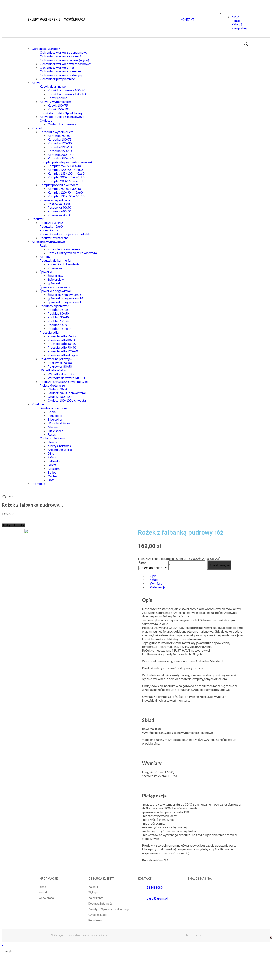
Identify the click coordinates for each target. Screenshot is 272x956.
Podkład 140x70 (59, 325)
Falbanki (54, 461)
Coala (52, 412)
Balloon (53, 472)
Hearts (52, 442)
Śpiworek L (55, 283)
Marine (53, 427)
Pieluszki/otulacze (52, 385)
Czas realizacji (97, 914)
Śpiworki (46, 272)
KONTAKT (187, 20)
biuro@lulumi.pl (157, 898)
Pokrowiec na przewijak (56, 359)
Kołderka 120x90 (60, 143)
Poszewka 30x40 (59, 203)
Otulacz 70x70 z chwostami (67, 393)
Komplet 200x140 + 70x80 (66, 177)
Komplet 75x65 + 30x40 (64, 166)
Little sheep (55, 430)
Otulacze (46, 120)
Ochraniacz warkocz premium (60, 71)
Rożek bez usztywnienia (64, 249)
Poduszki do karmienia (55, 260)
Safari (52, 457)
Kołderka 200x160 (60, 158)
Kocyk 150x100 (58, 109)
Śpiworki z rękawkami (55, 287)
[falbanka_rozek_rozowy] (79, 532)
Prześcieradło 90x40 (62, 347)
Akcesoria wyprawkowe (48, 241)
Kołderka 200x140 (60, 154)
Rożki (43, 245)
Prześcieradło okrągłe (63, 355)
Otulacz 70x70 (58, 389)
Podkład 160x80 (59, 328)
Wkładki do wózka (53, 370)
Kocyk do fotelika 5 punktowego (62, 116)
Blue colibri (55, 419)
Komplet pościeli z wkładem (59, 185)
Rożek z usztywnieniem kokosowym (72, 253)
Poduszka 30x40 (51, 222)
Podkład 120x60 (59, 321)
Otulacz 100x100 (59, 396)
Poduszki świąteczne (54, 238)
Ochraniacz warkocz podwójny (61, 75)
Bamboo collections (53, 408)
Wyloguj (93, 892)
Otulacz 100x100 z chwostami (68, 400)
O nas (42, 886)
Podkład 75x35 (58, 309)
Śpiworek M (56, 279)
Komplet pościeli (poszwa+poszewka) (66, 162)
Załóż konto (95, 898)
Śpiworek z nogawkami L (65, 302)
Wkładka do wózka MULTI (66, 378)
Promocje (38, 483)
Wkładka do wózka (61, 374)
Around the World (60, 449)
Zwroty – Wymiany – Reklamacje (109, 909)
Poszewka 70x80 (59, 215)
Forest (52, 465)
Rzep (143, 562)
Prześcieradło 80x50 (62, 340)
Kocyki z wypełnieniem (55, 101)
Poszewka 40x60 (59, 211)
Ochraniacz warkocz (46, 48)
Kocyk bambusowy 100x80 (66, 90)
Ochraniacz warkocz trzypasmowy (63, 52)
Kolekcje (38, 404)
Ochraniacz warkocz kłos (57, 67)
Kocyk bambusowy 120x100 (67, 94)
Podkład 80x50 (58, 313)
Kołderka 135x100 (60, 147)
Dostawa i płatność (100, 903)
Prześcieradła (49, 332)
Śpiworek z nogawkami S (65, 294)
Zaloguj (93, 886)
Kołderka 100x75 (60, 139)
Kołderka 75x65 (59, 135)
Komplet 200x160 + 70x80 (66, 181)
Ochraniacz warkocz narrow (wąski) (64, 60)
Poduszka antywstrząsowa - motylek (65, 234)
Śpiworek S (55, 275)
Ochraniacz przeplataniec (57, 79)
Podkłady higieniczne (54, 306)
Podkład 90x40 (58, 317)
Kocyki (36, 82)
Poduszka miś (49, 230)
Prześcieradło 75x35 (62, 336)
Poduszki (38, 219)
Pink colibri (55, 415)
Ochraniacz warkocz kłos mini (60, 56)
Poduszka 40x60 (51, 226)
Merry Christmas (59, 446)
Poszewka (55, 268)
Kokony (45, 256)
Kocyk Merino (57, 98)
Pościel (37, 128)
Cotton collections (52, 438)
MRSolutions (192, 935)
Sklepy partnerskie (43, 19)
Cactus (52, 476)
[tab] (197, 576)
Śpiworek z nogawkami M (65, 298)
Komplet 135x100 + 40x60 (66, 173)
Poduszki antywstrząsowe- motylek (64, 381)
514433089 (155, 887)
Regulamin (95, 920)
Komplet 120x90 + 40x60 (65, 169)
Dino (51, 453)
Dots (51, 480)
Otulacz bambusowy (62, 124)
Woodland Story (59, 423)
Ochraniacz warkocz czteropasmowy (65, 64)
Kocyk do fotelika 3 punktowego (62, 113)
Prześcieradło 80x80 (62, 343)
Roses (52, 434)
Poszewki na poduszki (55, 200)
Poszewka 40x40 (59, 207)
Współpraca (74, 19)
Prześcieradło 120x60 (63, 351)
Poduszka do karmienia (63, 264)
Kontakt (44, 892)
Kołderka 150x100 (60, 151)
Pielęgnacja (157, 587)
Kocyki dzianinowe (53, 86)
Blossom (54, 468)
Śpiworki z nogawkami (55, 291)
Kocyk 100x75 (58, 105)
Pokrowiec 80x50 (60, 366)
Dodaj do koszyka (13, 525)
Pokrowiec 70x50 (60, 362)
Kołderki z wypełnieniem (56, 132)
